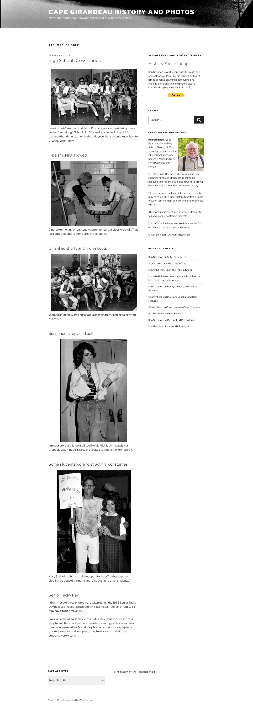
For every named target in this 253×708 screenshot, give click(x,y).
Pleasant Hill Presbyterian (181, 320)
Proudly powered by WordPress (74, 700)
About (51, 700)
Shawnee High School (169, 313)
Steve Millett (155, 263)
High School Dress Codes (74, 60)
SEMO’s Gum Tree (177, 256)
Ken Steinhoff (155, 256)
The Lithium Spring (182, 269)
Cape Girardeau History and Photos (122, 12)
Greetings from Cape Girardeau (183, 307)
